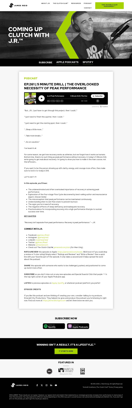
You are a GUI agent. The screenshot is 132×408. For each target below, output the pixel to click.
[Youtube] (56, 385)
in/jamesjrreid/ (42, 240)
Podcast (88, 3)
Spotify (61, 283)
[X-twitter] (42, 385)
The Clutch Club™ (60, 3)
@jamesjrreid (43, 237)
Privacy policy (118, 387)
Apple (54, 283)
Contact (88, 8)
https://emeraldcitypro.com (54, 300)
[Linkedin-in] (51, 385)
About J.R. (45, 3)
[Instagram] (46, 385)
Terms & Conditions (89, 387)
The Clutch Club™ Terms (105, 387)
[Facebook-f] (37, 385)
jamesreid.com (42, 245)
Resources (76, 3)
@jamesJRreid (43, 235)
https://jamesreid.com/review (70, 252)
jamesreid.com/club (62, 247)
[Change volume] (61, 101)
